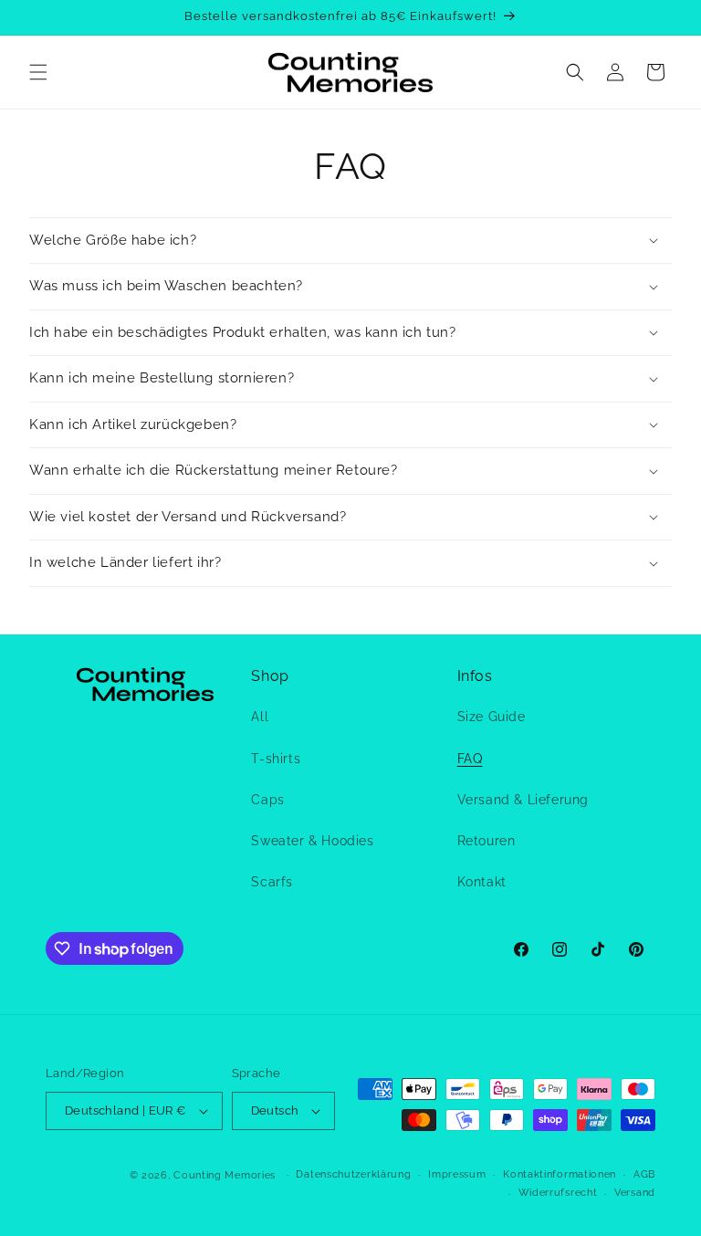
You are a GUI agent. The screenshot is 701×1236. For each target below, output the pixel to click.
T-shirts (275, 758)
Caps (267, 799)
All (259, 716)
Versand (634, 1193)
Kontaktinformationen (559, 1174)
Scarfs (272, 882)
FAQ (470, 758)
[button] (38, 72)
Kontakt (482, 882)
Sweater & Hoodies (312, 840)
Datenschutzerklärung (353, 1174)
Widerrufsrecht (558, 1193)
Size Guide (491, 716)
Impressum (457, 1174)
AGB (644, 1174)
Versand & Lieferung (523, 799)
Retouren (486, 840)
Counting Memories (224, 1175)
